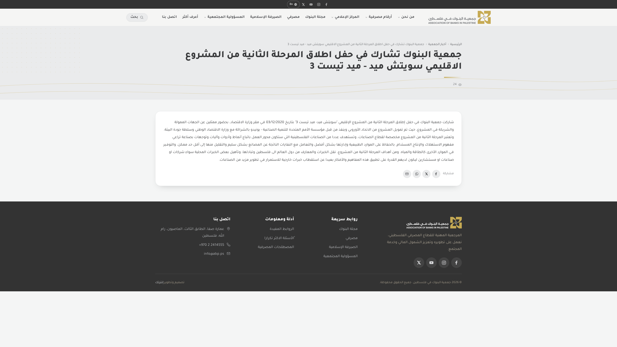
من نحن (407, 17)
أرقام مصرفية (380, 17)
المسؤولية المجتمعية (226, 17)
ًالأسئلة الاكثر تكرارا (279, 238)
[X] (303, 4)
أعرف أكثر (190, 17)
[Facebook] (436, 174)
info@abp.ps (214, 254)
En (291, 4)
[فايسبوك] (326, 4)
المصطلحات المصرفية (276, 247)
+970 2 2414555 (211, 245)
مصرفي (293, 17)
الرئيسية (456, 44)
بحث (134, 17)
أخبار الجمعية (437, 44)
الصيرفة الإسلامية (266, 17)
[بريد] (407, 174)
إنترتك (159, 282)
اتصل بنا (169, 17)
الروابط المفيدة (282, 229)
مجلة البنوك (315, 17)
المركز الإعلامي (347, 17)
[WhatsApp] (417, 174)
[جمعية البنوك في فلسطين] (459, 17)
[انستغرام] (318, 4)
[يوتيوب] (311, 4)
